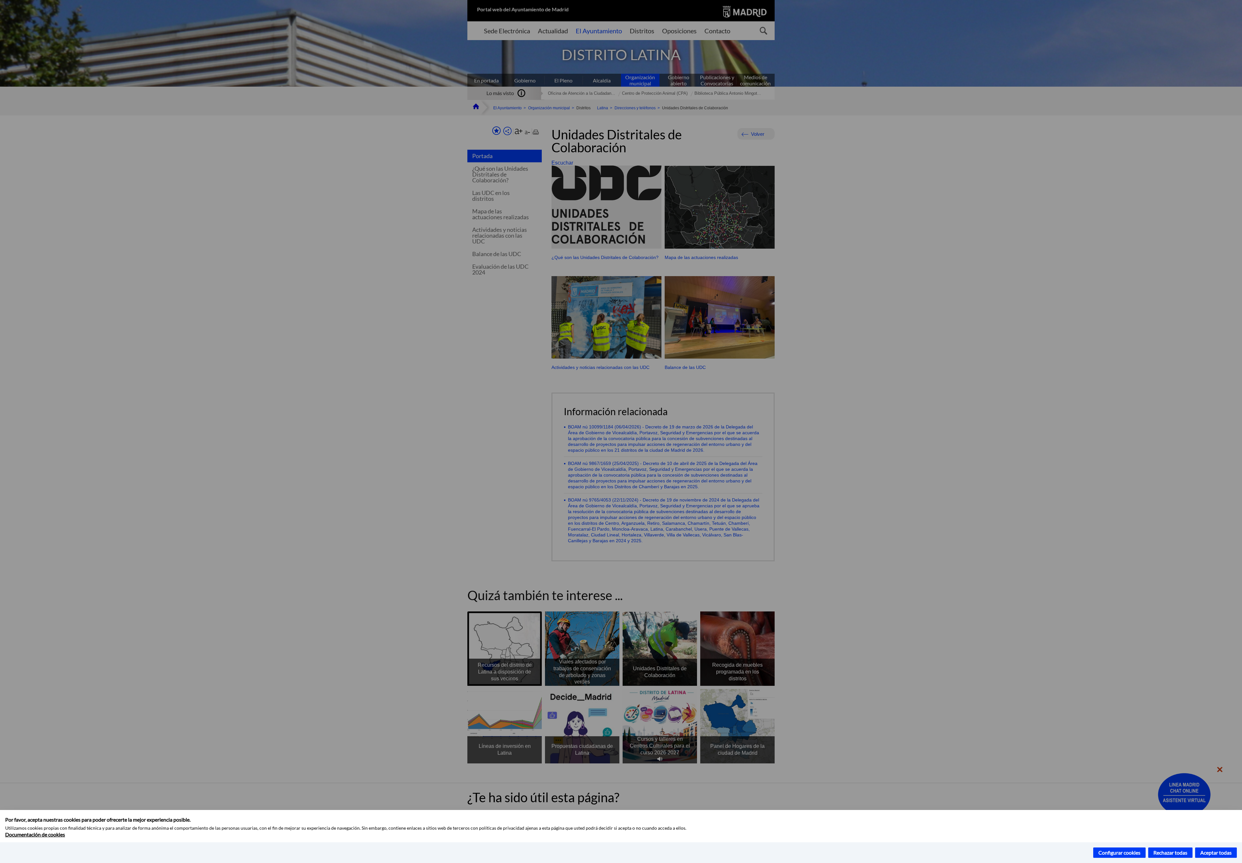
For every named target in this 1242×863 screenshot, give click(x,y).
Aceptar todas (1216, 852)
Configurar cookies (1119, 852)
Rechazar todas (1170, 852)
